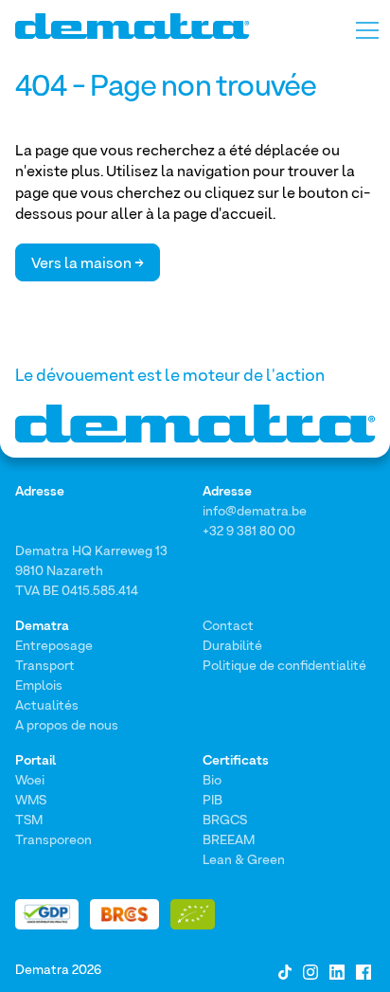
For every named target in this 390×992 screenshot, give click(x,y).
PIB (212, 799)
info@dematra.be (255, 510)
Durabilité (232, 645)
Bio (212, 779)
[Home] (132, 25)
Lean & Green (244, 859)
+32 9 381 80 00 (249, 530)
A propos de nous (66, 724)
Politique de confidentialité (284, 665)
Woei (29, 779)
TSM (29, 819)
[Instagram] (310, 970)
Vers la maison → (87, 262)
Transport (45, 665)
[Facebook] (363, 970)
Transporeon (53, 839)
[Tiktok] (285, 970)
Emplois (38, 684)
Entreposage (54, 645)
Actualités (47, 704)
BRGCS (225, 819)
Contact (228, 625)
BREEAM (229, 839)
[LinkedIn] (337, 970)
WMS (30, 799)
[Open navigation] (367, 25)
